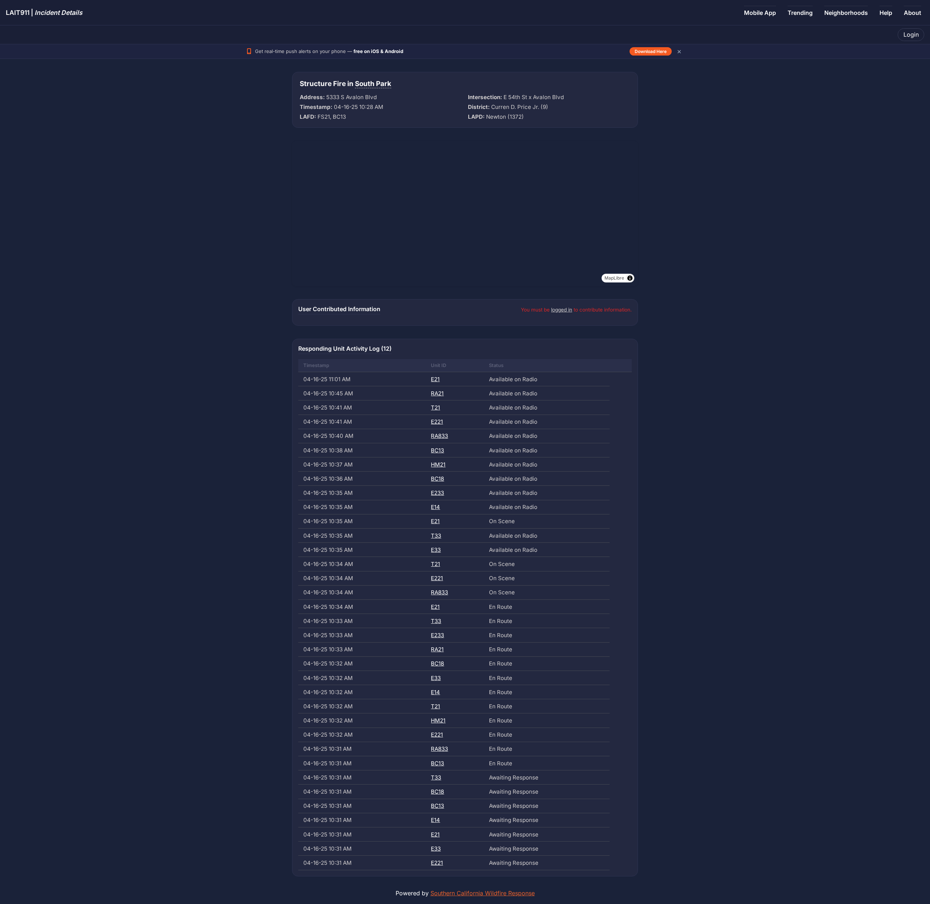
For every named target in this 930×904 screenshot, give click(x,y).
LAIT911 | (44, 12)
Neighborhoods (846, 12)
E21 (435, 379)
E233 (437, 492)
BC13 (437, 450)
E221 (437, 421)
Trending (800, 12)
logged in (561, 310)
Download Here (651, 51)
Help (886, 12)
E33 (436, 549)
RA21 (437, 393)
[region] (465, 213)
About (912, 12)
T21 (435, 407)
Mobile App (760, 12)
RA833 (439, 435)
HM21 (438, 464)
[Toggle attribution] (630, 278)
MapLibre (614, 278)
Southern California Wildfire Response (482, 893)
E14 (435, 507)
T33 (436, 535)
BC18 (437, 478)
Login (911, 34)
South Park (373, 84)
